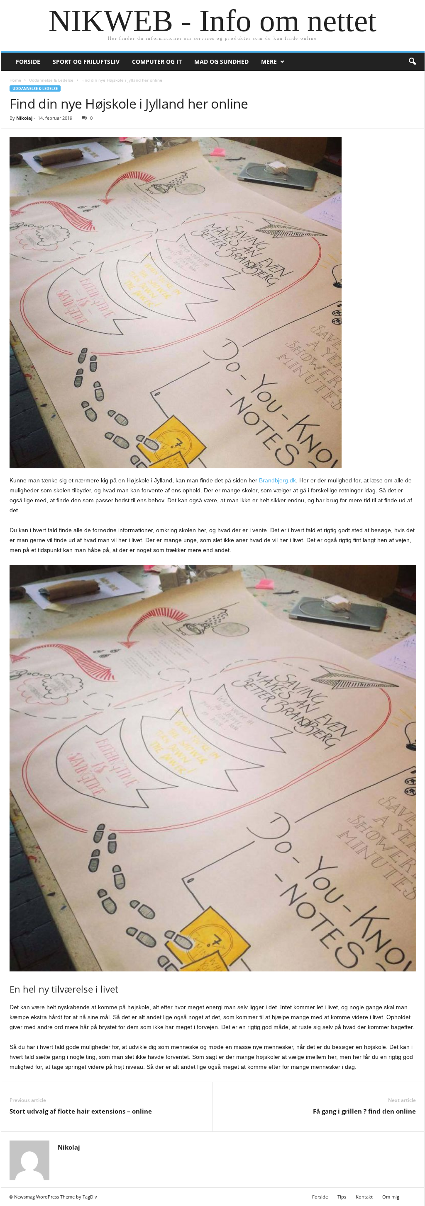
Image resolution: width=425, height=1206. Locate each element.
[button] (412, 62)
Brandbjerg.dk (277, 480)
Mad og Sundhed (221, 61)
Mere (269, 61)
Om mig (390, 1197)
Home (15, 80)
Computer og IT (157, 61)
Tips (341, 1197)
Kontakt (364, 1197)
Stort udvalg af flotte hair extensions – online (81, 1111)
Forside (28, 61)
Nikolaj (24, 118)
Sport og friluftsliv (86, 61)
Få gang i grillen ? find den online (364, 1111)
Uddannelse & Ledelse (51, 80)
